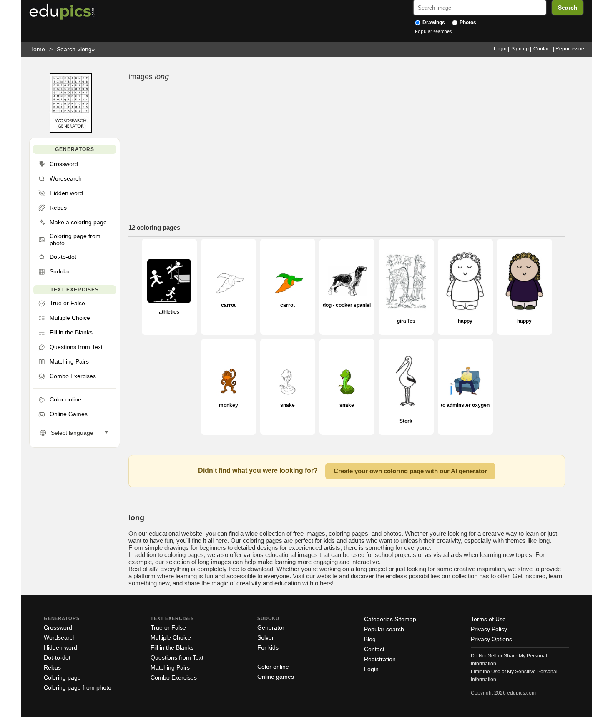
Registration (380, 659)
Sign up (520, 49)
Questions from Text (177, 657)
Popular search (384, 629)
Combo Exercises (174, 677)
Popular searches (433, 31)
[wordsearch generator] (70, 130)
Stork (405, 421)
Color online (273, 666)
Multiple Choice (171, 637)
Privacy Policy (489, 629)
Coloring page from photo (77, 687)
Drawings (433, 22)
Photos (467, 22)
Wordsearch (60, 637)
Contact (542, 49)
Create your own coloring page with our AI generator (410, 470)
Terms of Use (488, 619)
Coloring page (62, 677)
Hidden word (60, 647)
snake (287, 405)
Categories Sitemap (390, 619)
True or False (168, 627)
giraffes (406, 321)
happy (465, 321)
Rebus (52, 667)
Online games (275, 676)
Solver (265, 637)
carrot (228, 305)
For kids (268, 647)
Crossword (58, 627)
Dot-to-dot (57, 657)
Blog (370, 639)
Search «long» (76, 49)
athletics (169, 312)
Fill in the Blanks (172, 647)
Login (500, 49)
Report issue (569, 49)
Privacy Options (491, 639)
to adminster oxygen (465, 405)
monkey (228, 405)
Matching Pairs (170, 667)
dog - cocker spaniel (347, 305)
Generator (270, 627)
